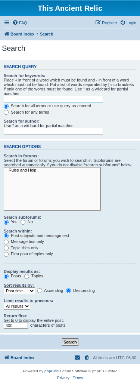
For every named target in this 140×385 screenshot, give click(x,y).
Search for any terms (29, 112)
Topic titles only (24, 248)
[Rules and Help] (52, 170)
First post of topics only (31, 254)
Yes (14, 221)
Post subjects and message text (39, 235)
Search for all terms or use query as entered (50, 106)
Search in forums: (21, 156)
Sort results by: (19, 285)
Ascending (53, 290)
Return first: (16, 316)
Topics (36, 276)
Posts (15, 276)
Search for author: (22, 121)
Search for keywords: (25, 75)
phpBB (50, 371)
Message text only (27, 241)
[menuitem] (19, 22)
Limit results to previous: (28, 300)
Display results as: (22, 271)
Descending (83, 290)
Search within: (18, 231)
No (30, 221)
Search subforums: (22, 217)
